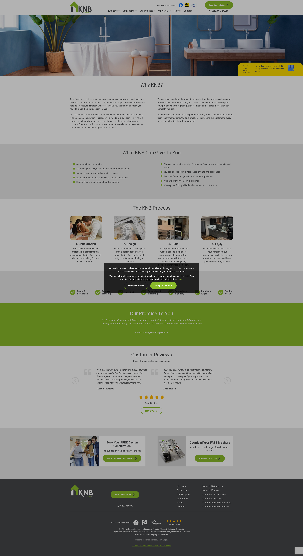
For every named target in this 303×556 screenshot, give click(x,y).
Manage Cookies (136, 286)
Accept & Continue (163, 286)
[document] (151, 278)
